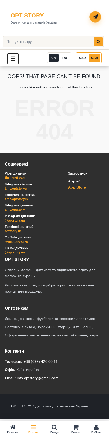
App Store (77, 187)
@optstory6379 (16, 242)
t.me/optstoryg (16, 188)
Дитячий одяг (15, 178)
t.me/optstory (15, 210)
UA (53, 58)
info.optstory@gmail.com (37, 378)
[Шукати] (98, 41)
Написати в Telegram (95, 17)
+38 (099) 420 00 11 (41, 361)
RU (64, 58)
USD (82, 58)
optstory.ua (13, 231)
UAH (94, 58)
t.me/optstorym (16, 199)
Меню (18, 58)
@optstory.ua (15, 220)
